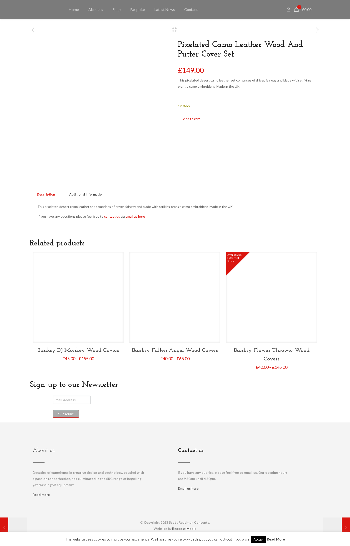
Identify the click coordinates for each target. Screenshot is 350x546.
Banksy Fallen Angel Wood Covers (175, 350)
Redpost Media (184, 529)
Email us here (188, 488)
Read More (276, 539)
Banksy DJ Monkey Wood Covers (78, 350)
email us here (135, 216)
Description (46, 194)
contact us (112, 216)
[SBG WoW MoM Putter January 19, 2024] (13, 526)
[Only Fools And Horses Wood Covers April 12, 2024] (336, 526)
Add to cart (191, 119)
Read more (41, 495)
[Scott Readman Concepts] (47, 9)
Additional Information (86, 194)
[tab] (46, 194)
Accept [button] (258, 539)
